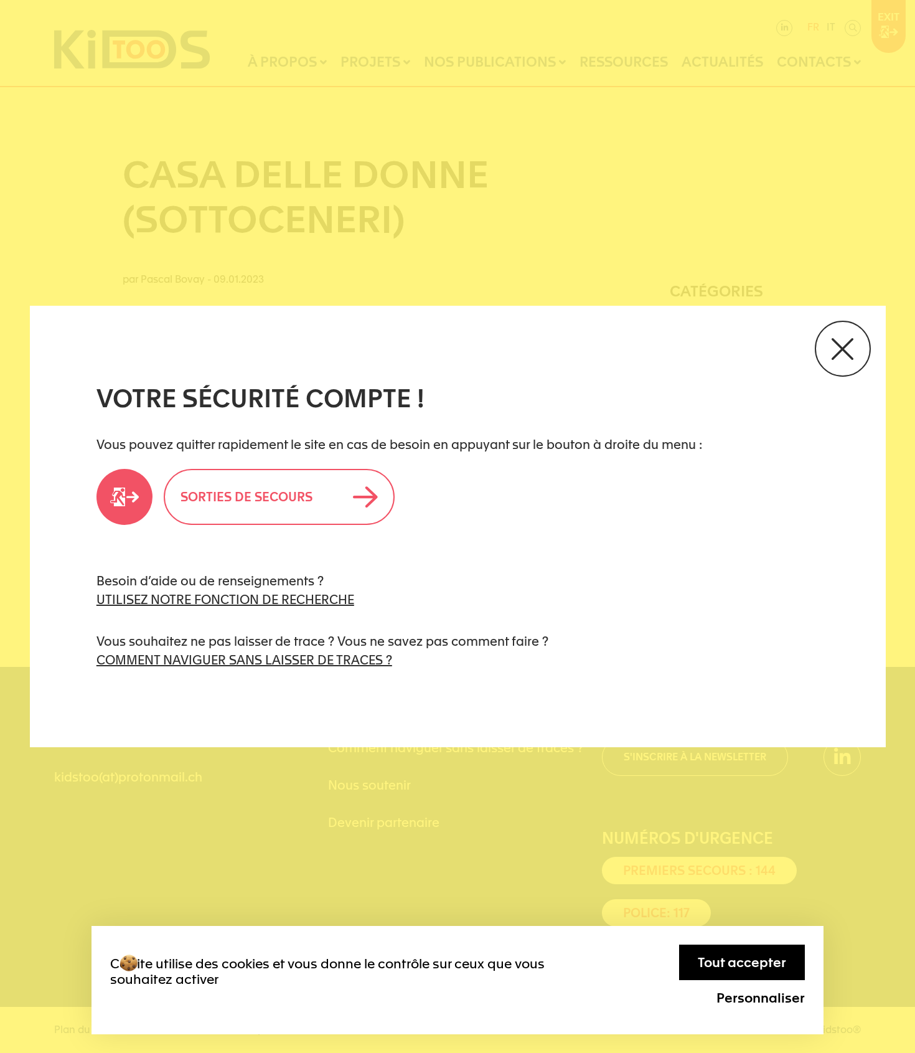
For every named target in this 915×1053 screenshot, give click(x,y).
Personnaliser (760, 998)
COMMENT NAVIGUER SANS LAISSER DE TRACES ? (244, 660)
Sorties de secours (246, 496)
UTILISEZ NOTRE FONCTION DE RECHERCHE (225, 599)
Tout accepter (742, 962)
